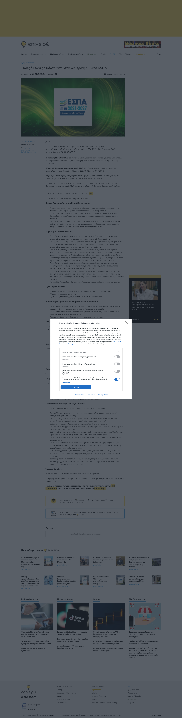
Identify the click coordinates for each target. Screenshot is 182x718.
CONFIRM (76, 387)
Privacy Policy (103, 395)
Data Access (91, 395)
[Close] (127, 323)
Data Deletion (79, 395)
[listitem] (91, 352)
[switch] (117, 356)
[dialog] (91, 359)
